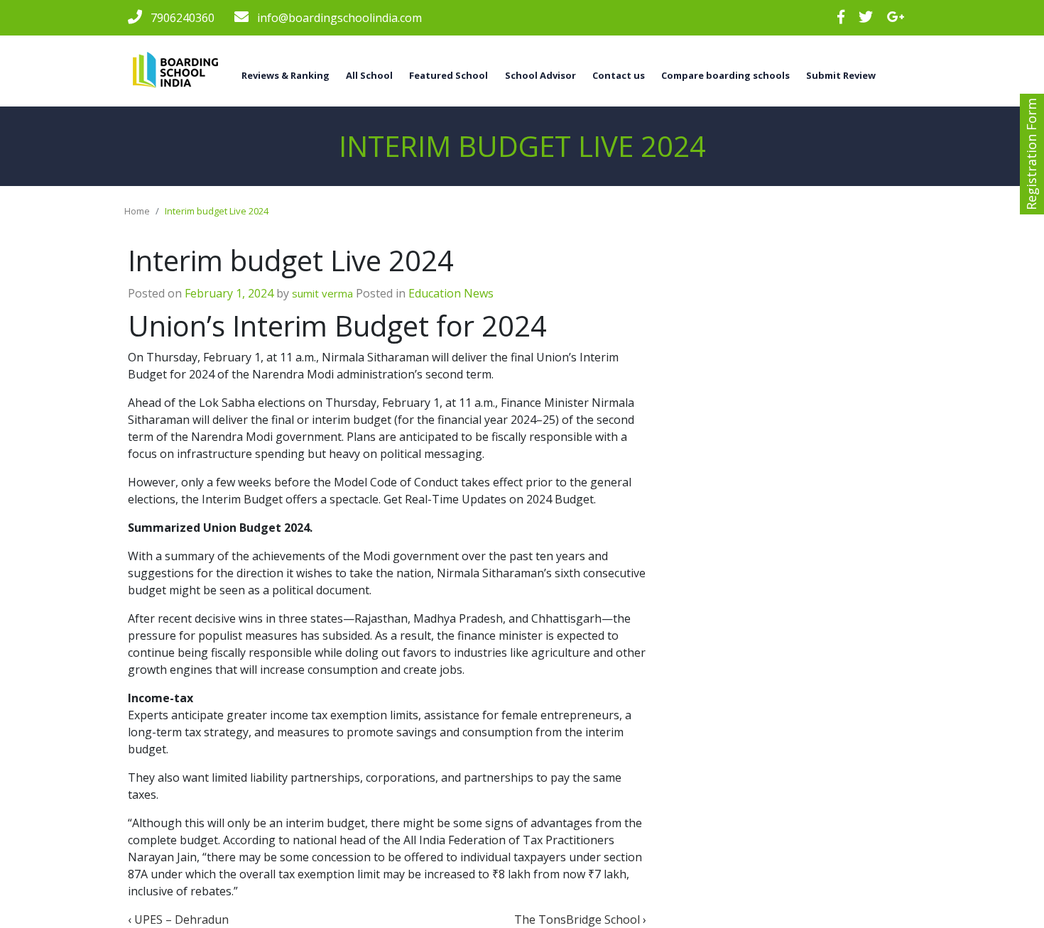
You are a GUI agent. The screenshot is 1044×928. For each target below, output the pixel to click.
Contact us (618, 75)
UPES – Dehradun (181, 919)
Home (137, 210)
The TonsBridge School (577, 919)
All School (369, 75)
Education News (451, 293)
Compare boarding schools (725, 75)
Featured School (448, 75)
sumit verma (322, 293)
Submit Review (841, 75)
